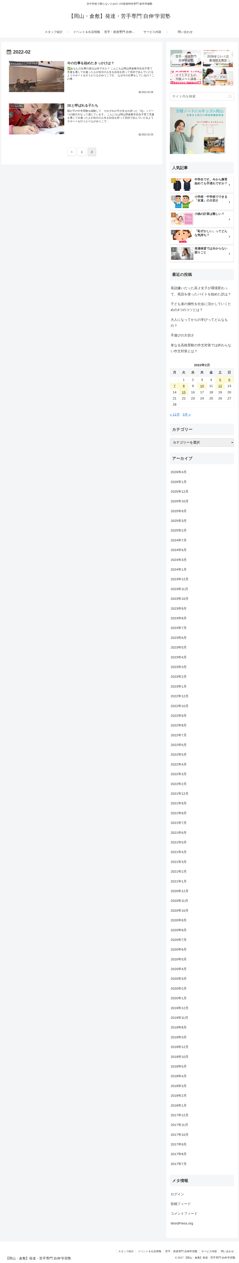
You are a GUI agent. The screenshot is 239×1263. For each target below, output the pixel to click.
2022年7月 (179, 735)
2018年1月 (179, 1105)
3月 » (187, 414)
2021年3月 (179, 862)
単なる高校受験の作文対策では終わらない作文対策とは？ (201, 348)
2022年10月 (180, 706)
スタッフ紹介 (126, 1251)
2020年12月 (180, 891)
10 (202, 386)
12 (220, 386)
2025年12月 (180, 491)
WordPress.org (182, 1223)
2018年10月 (180, 1056)
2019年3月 (179, 1037)
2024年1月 (179, 569)
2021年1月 (179, 881)
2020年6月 (179, 949)
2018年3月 (179, 1086)
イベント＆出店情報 (149, 1251)
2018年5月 (179, 1066)
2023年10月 (180, 599)
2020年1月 (179, 998)
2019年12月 (180, 1008)
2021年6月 (179, 832)
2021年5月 (179, 842)
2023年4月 (179, 657)
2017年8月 (179, 1154)
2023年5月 (179, 647)
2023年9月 (179, 608)
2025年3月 (179, 521)
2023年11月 (179, 589)
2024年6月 (179, 550)
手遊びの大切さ (182, 335)
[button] (230, 96)
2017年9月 (179, 1144)
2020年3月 (179, 978)
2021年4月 (179, 852)
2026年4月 (179, 472)
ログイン (177, 1194)
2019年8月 (179, 1027)
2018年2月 (179, 1095)
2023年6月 (179, 637)
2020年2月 (179, 988)
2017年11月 (179, 1125)
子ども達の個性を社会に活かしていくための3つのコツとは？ (201, 307)
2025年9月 (179, 511)
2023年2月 (179, 676)
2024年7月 (179, 540)
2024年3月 (179, 559)
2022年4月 (179, 764)
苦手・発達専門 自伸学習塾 (181, 1251)
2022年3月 (179, 774)
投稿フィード (181, 1204)
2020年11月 (179, 901)
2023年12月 (180, 579)
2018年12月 (180, 1047)
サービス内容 (209, 1251)
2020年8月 (179, 930)
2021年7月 (179, 823)
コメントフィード (184, 1213)
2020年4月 (179, 969)
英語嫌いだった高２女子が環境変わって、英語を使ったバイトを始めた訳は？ (201, 291)
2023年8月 (179, 618)
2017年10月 (180, 1134)
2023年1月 (179, 686)
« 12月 (175, 414)
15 (184, 392)
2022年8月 (179, 725)
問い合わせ (227, 1251)
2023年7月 (179, 628)
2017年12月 (180, 1115)
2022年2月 (179, 784)
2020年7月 (179, 940)
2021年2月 (179, 871)
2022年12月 (180, 696)
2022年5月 (179, 754)
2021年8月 (179, 813)
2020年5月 (179, 959)
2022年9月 (179, 716)
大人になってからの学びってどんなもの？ (199, 323)
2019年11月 (179, 1018)
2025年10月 (180, 501)
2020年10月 (180, 910)
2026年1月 (179, 482)
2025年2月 (179, 530)
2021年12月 (180, 793)
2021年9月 (179, 803)
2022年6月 (179, 745)
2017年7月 (179, 1164)
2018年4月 (179, 1076)
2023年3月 (179, 667)
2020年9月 (179, 920)
